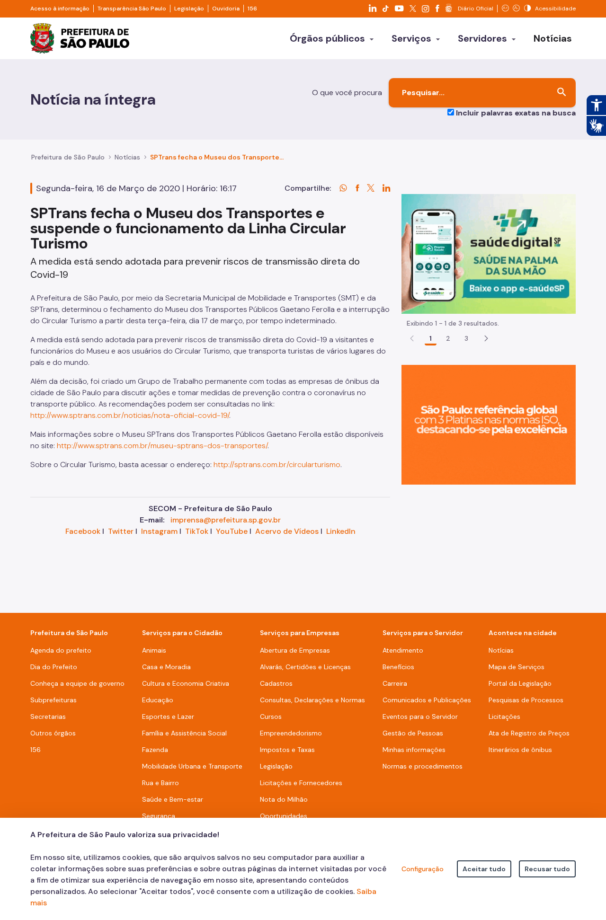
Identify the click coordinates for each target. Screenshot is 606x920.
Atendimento (403, 650)
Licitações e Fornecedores (301, 782)
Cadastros (276, 683)
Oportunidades (283, 816)
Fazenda (155, 749)
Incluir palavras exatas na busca (516, 113)
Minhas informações (414, 749)
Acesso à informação (59, 8)
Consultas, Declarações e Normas (312, 700)
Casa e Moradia (166, 667)
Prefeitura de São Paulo (68, 157)
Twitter (121, 531)
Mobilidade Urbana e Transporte (192, 766)
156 (252, 8)
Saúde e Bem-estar (172, 799)
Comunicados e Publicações (427, 700)
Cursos (271, 716)
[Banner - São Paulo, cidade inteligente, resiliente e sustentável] (488, 424)
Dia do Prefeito (53, 667)
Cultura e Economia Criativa (185, 683)
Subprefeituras (53, 700)
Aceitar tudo (484, 869)
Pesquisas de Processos (526, 700)
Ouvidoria (226, 8)
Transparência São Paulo (132, 8)
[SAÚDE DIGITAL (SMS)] (488, 253)
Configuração (422, 869)
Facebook (82, 531)
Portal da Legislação (520, 683)
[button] (486, 338)
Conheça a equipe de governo (77, 683)
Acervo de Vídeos (287, 531)
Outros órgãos (53, 733)
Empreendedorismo (291, 733)
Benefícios (398, 667)
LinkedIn (341, 531)
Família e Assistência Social (184, 733)
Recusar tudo (547, 869)
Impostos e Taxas (287, 749)
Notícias (127, 157)
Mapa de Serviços (516, 667)
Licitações (504, 716)
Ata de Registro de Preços (529, 733)
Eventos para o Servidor (420, 716)
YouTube (232, 531)
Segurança (158, 816)
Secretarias (48, 716)
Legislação (189, 8)
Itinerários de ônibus (520, 749)
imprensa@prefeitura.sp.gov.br (225, 520)
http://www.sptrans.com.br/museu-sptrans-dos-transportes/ (162, 446)
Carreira (395, 683)
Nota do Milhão (284, 799)
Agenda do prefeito (60, 650)
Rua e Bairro (160, 782)
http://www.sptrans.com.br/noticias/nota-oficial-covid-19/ (129, 415)
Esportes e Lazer (168, 716)
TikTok (196, 531)
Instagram (159, 531)
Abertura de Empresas (295, 650)
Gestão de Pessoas (413, 733)
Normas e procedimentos (423, 766)
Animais (154, 650)
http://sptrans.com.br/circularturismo (277, 464)
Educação (157, 700)
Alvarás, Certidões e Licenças (305, 667)
